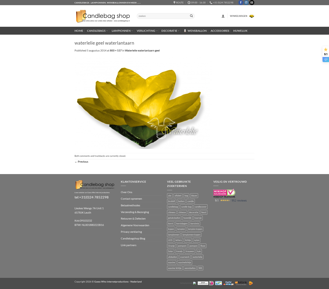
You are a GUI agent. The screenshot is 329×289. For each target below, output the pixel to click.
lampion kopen (195, 229)
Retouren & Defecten (133, 218)
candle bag (186, 206)
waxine (171, 262)
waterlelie (197, 257)
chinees (171, 212)
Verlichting (146, 30)
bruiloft (171, 201)
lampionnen (173, 234)
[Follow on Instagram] (246, 2)
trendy (179, 251)
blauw (194, 195)
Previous (81, 161)
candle (190, 201)
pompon (193, 245)
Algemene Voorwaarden (135, 225)
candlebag (173, 206)
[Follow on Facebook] (240, 2)
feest (203, 212)
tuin (199, 251)
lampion (181, 229)
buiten (181, 201)
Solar (170, 251)
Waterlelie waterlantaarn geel (142, 50)
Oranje (171, 245)
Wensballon (197, 30)
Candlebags (96, 30)
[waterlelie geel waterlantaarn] (143, 102)
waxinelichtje (184, 262)
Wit (200, 268)
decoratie (193, 212)
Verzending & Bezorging (135, 212)
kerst (170, 223)
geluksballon (174, 217)
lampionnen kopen (191, 234)
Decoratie (169, 30)
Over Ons (126, 192)
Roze (202, 245)
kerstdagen (181, 223)
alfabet (178, 195)
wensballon (190, 268)
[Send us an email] (251, 2)
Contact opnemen (131, 198)
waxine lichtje (174, 268)
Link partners (128, 245)
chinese (182, 212)
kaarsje (198, 217)
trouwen (190, 251)
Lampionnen (121, 30)
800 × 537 (116, 50)
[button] (223, 16)
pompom (182, 245)
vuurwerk (185, 257)
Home (79, 30)
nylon (196, 240)
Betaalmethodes (130, 205)
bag (186, 195)
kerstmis (195, 223)
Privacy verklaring (131, 231)
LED (170, 240)
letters (178, 240)
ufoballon (172, 257)
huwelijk (187, 217)
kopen (171, 229)
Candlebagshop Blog (133, 238)
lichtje (188, 240)
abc (170, 195)
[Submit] (191, 16)
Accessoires (220, 30)
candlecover (200, 206)
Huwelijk (240, 30)
